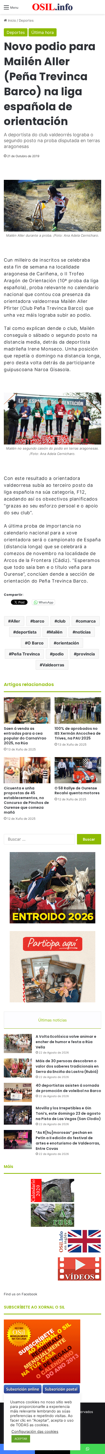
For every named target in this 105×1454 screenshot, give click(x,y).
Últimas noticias (52, 1020)
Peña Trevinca (25, 653)
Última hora (42, 32)
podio (58, 653)
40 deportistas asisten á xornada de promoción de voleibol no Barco (68, 1088)
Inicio (11, 20)
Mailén (55, 632)
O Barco (36, 642)
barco (38, 621)
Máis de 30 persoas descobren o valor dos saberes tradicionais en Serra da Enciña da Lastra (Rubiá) (67, 1066)
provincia (85, 653)
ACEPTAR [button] (21, 1438)
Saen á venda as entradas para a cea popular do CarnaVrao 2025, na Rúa (25, 736)
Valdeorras (53, 664)
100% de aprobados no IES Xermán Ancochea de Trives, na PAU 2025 (78, 733)
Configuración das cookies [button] (34, 1431)
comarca (87, 621)
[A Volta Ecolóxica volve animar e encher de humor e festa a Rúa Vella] (18, 1043)
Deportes (26, 20)
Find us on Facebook (20, 1294)
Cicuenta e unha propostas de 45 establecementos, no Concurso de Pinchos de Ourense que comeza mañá (26, 800)
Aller (15, 621)
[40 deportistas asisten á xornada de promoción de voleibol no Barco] (18, 1092)
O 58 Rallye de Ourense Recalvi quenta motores (77, 791)
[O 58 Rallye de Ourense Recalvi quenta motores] (78, 770)
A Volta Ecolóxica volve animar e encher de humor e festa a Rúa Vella (66, 1042)
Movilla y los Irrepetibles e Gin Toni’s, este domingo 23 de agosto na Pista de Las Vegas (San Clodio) (68, 1113)
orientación (67, 642)
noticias (83, 632)
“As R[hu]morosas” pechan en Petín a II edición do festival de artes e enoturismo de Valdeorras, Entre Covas (68, 1140)
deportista (26, 632)
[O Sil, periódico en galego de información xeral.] (52, 7)
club (61, 621)
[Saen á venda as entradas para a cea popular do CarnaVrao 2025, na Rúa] (27, 710)
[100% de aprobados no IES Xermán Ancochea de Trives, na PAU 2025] (78, 710)
